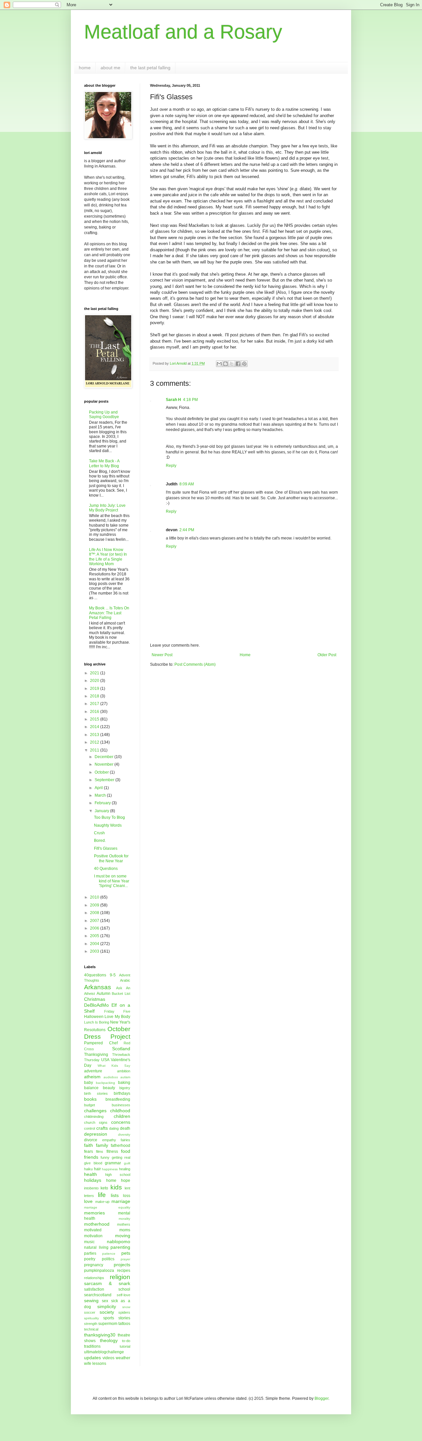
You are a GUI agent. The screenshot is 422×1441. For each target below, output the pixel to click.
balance (91, 1088)
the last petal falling (150, 67)
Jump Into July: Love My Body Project (107, 507)
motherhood (96, 1224)
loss (126, 1195)
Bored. (100, 840)
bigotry (124, 1088)
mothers (123, 1224)
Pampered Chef (101, 1043)
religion (120, 1276)
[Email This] (219, 363)
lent (127, 1188)
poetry (89, 1259)
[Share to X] (231, 363)
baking (124, 1082)
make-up (102, 1202)
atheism (92, 1076)
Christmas (94, 999)
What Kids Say (114, 1065)
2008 (95, 912)
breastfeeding (118, 1099)
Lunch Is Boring (96, 1022)
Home (245, 655)
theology (109, 1340)
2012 (95, 742)
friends (91, 1157)
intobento (91, 1188)
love (88, 1201)
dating (114, 1128)
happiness (110, 1169)
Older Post (326, 655)
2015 (95, 719)
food (125, 1151)
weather (123, 1358)
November (104, 764)
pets (125, 1253)
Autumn (103, 993)
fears (88, 1151)
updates (92, 1357)
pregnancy (93, 1265)
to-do (126, 1341)
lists (115, 1195)
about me (110, 67)
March (101, 795)
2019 (95, 688)
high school (117, 1175)
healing (124, 1169)
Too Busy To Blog (109, 817)
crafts (102, 1128)
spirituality (91, 1318)
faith (88, 1145)
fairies (125, 1140)
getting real (121, 1157)
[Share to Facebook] (238, 363)
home (85, 67)
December (104, 756)
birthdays (122, 1093)
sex (105, 1301)
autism (125, 1077)
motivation (93, 1236)
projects (122, 1264)
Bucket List (121, 994)
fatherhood (120, 1145)
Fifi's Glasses (105, 848)
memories (94, 1212)
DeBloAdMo (96, 1005)
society (107, 1312)
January (102, 811)
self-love (123, 1295)
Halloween (94, 1016)
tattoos (124, 1323)
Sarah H (173, 399)
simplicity (106, 1306)
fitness (112, 1151)
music (89, 1242)
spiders (124, 1312)
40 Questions (106, 868)
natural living (96, 1247)
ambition (123, 1071)
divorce (90, 1140)
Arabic (125, 980)
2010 (95, 897)
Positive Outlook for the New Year (111, 858)
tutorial (125, 1346)
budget (89, 1105)
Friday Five (117, 1011)
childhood (120, 1110)
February (103, 803)
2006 (95, 928)
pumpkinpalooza (99, 1270)
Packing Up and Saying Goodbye (104, 414)
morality (124, 1218)
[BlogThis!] (225, 363)
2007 (95, 920)
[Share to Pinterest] (244, 363)
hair (97, 1169)
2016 (95, 711)
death (125, 1128)
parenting (120, 1247)
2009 (95, 905)
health (90, 1174)
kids (116, 1187)
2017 (95, 703)
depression (95, 1134)
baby (88, 1082)
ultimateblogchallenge (104, 1352)
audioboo (111, 1077)
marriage (120, 1201)
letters (89, 1196)
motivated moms (107, 1230)
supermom (107, 1323)
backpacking (105, 1083)
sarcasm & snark (107, 1283)
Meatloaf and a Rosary (183, 32)
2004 (95, 943)
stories (124, 1318)
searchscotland (97, 1295)
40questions (95, 975)
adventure (93, 1071)
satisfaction (94, 1289)
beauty (109, 1088)
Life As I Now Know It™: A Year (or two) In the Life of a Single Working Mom (108, 556)
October (102, 772)
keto (104, 1188)
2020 (95, 680)
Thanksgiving (96, 1054)
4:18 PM (190, 399)
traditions (92, 1346)
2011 (95, 750)
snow (126, 1307)
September (105, 780)
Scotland (121, 1048)
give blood (93, 1163)
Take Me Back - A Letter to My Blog (104, 463)
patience (108, 1253)
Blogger (321, 1398)
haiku (88, 1169)
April (99, 787)
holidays (92, 1180)
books (90, 1099)
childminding (94, 1117)
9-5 (113, 975)
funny (105, 1157)
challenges (95, 1110)
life (102, 1194)
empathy (109, 1140)
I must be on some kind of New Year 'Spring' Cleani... (111, 881)
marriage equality (107, 1207)
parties (90, 1253)
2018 (95, 696)
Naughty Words (108, 825)
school (124, 1289)
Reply (171, 465)
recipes (123, 1270)
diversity (124, 1134)
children (122, 1116)
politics (108, 1259)
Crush (99, 833)
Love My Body (117, 1016)
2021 (95, 673)
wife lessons (95, 1363)
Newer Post (162, 655)
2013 (95, 734)
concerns (120, 1122)
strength (90, 1324)
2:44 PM (186, 530)
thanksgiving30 (99, 1334)
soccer (89, 1312)
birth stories (96, 1093)
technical (91, 1329)
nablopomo (118, 1241)
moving (122, 1235)
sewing (91, 1300)
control (89, 1128)
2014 (95, 726)
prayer (125, 1259)
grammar (113, 1163)
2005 (95, 936)
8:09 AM (186, 484)
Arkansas (97, 987)
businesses (121, 1105)
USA (105, 1060)
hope (125, 1180)
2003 (95, 951)
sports (108, 1318)
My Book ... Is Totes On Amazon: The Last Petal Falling (109, 613)
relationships (94, 1278)
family (102, 1145)
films (99, 1151)
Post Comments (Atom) (195, 664)
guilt (127, 1163)
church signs (95, 1122)
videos (108, 1358)
